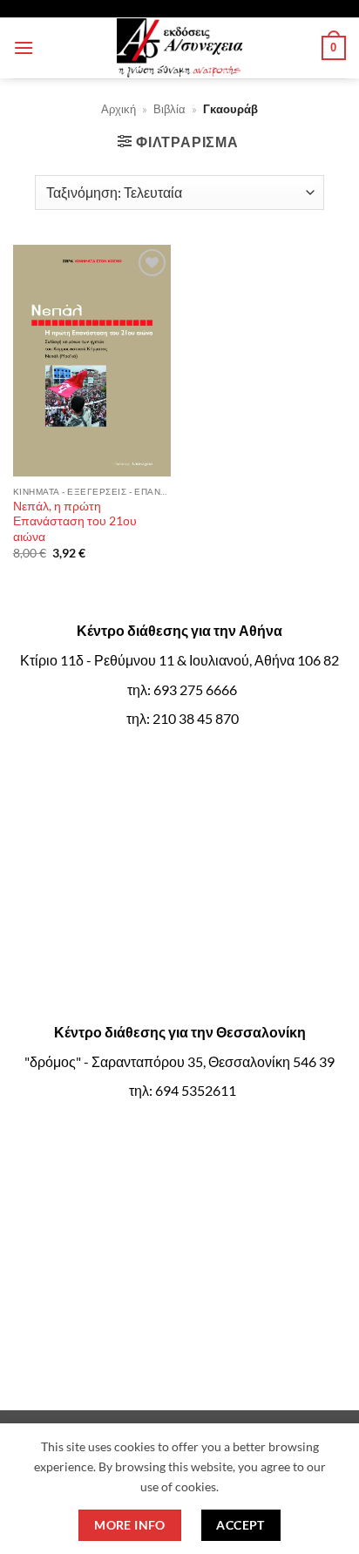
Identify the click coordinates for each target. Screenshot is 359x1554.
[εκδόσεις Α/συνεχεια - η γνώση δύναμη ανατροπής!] (179, 48)
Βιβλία (169, 109)
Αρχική (118, 109)
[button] (23, 47)
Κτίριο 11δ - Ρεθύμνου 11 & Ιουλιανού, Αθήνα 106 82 (179, 660)
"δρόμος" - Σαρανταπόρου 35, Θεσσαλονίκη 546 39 (179, 1061)
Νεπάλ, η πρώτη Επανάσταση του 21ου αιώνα (75, 521)
